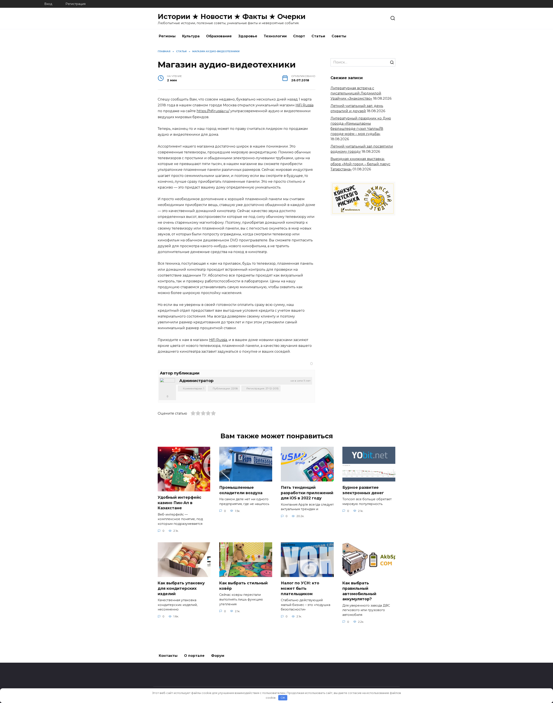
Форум (217, 656)
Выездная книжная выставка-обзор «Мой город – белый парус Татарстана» (360, 164)
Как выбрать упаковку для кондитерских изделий (181, 588)
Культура (191, 36)
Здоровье (247, 36)
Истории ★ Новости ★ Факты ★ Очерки (231, 16)
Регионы (167, 36)
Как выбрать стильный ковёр (243, 586)
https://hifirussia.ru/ (213, 111)
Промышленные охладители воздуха (240, 490)
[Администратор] (167, 385)
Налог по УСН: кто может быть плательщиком (300, 588)
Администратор (196, 380)
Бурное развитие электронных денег (363, 490)
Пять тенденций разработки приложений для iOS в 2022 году (307, 492)
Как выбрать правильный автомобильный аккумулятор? (359, 591)
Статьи (318, 36)
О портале (194, 656)
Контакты (168, 656)
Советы (339, 36)
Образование (219, 36)
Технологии (275, 36)
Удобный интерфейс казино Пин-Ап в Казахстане (179, 502)
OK (283, 697)
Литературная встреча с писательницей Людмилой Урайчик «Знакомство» (356, 93)
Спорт (299, 36)
